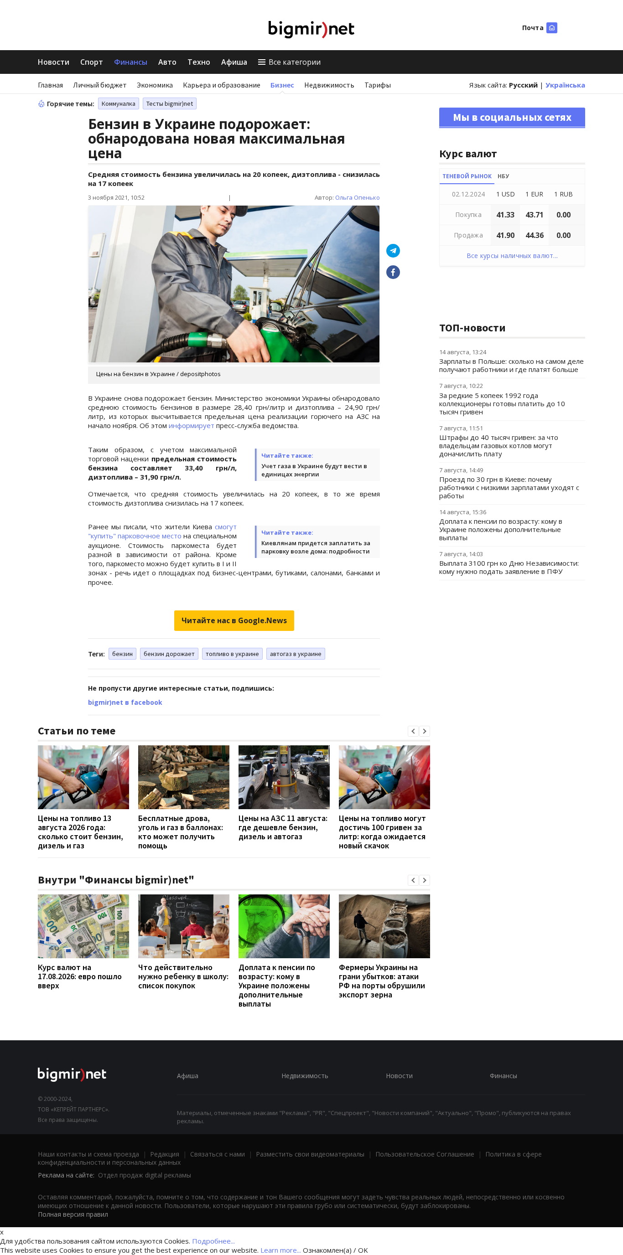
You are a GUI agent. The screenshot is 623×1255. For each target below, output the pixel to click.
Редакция (164, 1154)
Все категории (295, 62)
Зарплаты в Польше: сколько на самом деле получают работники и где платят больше (511, 365)
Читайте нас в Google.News (234, 620)
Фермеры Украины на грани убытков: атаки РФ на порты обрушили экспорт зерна (382, 981)
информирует (191, 425)
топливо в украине (232, 654)
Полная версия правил (73, 1214)
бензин (122, 654)
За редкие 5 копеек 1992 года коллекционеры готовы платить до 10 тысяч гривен (502, 403)
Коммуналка (118, 103)
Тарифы (377, 84)
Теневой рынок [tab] (467, 176)
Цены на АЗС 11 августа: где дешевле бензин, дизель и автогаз (283, 827)
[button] (413, 731)
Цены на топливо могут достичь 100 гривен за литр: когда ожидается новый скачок (382, 832)
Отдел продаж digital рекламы (144, 1175)
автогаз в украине (296, 654)
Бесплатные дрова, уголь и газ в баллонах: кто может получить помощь (180, 832)
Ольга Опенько (357, 197)
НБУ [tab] (503, 176)
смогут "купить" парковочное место (162, 531)
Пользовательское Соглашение (424, 1154)
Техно (198, 62)
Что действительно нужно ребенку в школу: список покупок (183, 976)
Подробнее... (213, 1240)
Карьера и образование (221, 84)
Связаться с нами (217, 1154)
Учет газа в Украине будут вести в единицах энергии (314, 470)
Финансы (130, 62)
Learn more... (280, 1250)
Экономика (155, 84)
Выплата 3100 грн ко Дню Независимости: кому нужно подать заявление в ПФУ (509, 567)
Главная (50, 84)
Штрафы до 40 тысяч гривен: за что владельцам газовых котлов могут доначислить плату (498, 445)
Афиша (234, 62)
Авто (167, 62)
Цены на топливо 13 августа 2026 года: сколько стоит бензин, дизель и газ (80, 832)
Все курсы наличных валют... (512, 255)
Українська (565, 84)
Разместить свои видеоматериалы (310, 1154)
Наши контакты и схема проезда (88, 1154)
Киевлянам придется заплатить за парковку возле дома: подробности (315, 547)
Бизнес (282, 84)
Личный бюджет (100, 84)
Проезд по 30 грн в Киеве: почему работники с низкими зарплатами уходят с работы (509, 487)
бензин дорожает (169, 654)
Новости (53, 62)
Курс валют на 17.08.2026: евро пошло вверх (80, 976)
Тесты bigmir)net (169, 103)
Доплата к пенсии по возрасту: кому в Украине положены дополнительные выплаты (277, 985)
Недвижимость (329, 84)
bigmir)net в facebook (125, 702)
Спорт (91, 62)
